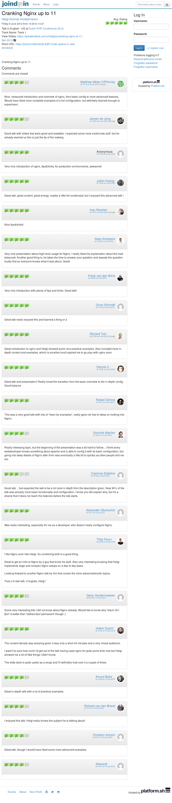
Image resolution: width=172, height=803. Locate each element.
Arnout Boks (104, 676)
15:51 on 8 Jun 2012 (100, 212)
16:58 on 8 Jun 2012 (98, 278)
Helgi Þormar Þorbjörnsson (20, 19)
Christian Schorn (104, 734)
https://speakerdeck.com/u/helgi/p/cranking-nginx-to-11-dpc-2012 (42, 38)
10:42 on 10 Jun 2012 (106, 630)
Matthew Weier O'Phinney (97, 81)
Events (36, 4)
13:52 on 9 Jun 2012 (107, 369)
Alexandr (102, 763)
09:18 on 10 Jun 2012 (97, 597)
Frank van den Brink (101, 275)
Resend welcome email (148, 59)
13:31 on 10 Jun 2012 (95, 708)
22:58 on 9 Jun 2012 (107, 541)
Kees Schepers (105, 238)
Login (56, 4)
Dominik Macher (104, 432)
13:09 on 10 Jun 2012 (106, 679)
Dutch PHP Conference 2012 (46, 28)
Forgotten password (145, 63)
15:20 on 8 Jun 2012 (100, 121)
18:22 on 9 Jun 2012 (103, 435)
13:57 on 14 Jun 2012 (106, 766)
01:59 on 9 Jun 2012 (100, 336)
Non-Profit (36, 792)
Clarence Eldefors (103, 473)
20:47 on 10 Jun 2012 (103, 737)
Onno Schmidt (105, 304)
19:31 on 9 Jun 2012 (96, 512)
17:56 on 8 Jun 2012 (106, 307)
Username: (141, 21)
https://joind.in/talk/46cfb (30, 44)
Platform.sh (157, 86)
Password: (140, 34)
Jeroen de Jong (100, 118)
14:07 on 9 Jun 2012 (106, 402)
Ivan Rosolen (98, 209)
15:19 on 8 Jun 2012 (90, 84)
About (46, 4)
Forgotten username (146, 67)
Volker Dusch (104, 628)
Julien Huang (105, 180)
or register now (155, 48)
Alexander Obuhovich (100, 510)
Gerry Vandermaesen (100, 595)
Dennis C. (103, 366)
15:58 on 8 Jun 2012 (105, 241)
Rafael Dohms (105, 399)
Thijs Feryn (104, 539)
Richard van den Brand (99, 705)
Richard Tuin (98, 333)
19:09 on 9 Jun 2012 (101, 475)
